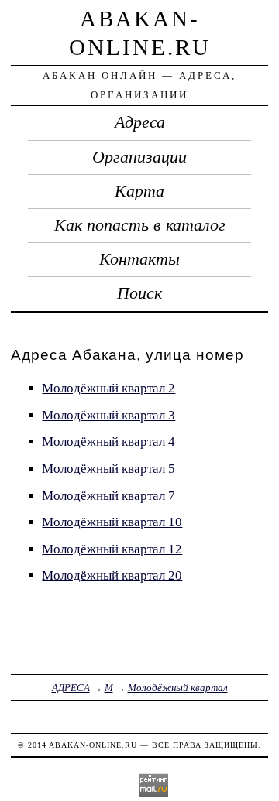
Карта (139, 191)
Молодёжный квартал (178, 687)
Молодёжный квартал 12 (112, 549)
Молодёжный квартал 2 (108, 388)
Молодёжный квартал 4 (108, 441)
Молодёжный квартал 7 (108, 495)
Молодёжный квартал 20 (112, 575)
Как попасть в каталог (140, 225)
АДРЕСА (71, 687)
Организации (139, 157)
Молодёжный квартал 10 (112, 522)
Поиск (139, 293)
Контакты (139, 259)
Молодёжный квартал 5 (108, 468)
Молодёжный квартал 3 (108, 415)
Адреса (140, 122)
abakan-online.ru (93, 745)
